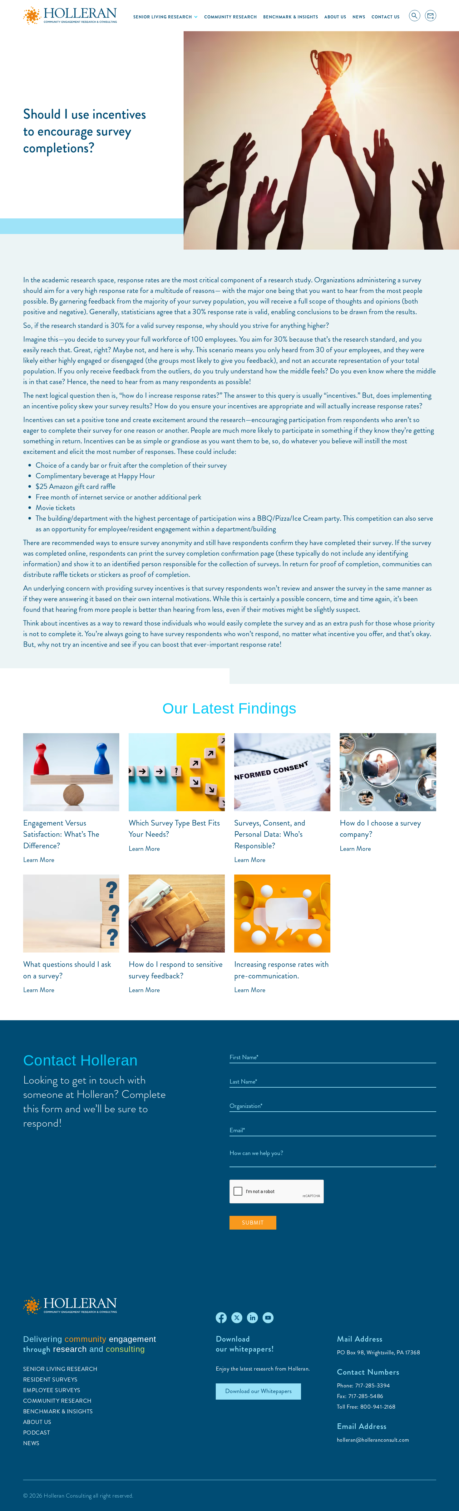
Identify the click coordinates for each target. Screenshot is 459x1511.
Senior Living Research (60, 1369)
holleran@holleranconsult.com (373, 1440)
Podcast (36, 1433)
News (359, 17)
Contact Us (386, 17)
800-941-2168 (378, 1407)
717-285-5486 (365, 1396)
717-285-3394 (372, 1386)
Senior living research (162, 17)
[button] (165, 16)
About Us (335, 17)
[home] (70, 16)
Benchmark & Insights (290, 17)
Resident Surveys (50, 1380)
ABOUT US (37, 1422)
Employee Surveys (52, 1390)
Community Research (230, 17)
